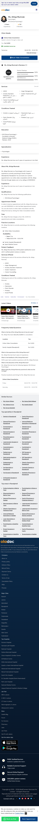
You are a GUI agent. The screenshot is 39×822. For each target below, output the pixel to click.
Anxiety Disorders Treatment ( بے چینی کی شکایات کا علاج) (9, 95)
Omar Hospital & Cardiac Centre (11, 655)
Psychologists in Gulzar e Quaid (29, 489)
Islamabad (4, 603)
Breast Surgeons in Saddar (8, 530)
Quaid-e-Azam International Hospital (12, 665)
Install (34, 3)
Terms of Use (5, 578)
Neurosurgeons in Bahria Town (10, 504)
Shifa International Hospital (9, 662)
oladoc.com (29, 794)
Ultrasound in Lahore (7, 708)
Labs (2, 727)
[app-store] (9, 742)
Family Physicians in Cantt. (28, 530)
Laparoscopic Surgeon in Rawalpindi (10, 443)
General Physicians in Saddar (9, 499)
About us (4, 558)
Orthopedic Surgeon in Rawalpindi (10, 478)
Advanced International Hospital (10, 668)
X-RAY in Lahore (6, 698)
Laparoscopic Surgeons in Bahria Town (29, 509)
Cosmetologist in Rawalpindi (8, 448)
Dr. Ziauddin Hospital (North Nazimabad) (13, 678)
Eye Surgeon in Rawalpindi (11, 472)
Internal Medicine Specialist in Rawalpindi (29, 422)
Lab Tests (4, 731)
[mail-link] (28, 798)
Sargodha (4, 623)
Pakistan (7, 297)
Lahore (3, 600)
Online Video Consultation (12, 38)
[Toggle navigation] (36, 9)
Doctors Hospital (6, 642)
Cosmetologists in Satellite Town (27, 525)
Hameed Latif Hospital (8, 645)
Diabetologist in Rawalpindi (8, 463)
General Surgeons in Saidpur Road (28, 519)
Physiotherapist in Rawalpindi (8, 438)
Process (4, 588)
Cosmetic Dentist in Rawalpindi (28, 468)
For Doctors (4, 721)
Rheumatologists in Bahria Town (9, 494)
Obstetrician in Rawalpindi (26, 427)
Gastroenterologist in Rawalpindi (9, 458)
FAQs (3, 584)
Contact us (5, 575)
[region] (19, 314)
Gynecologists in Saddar (29, 534)
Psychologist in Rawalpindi (26, 438)
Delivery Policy (6, 565)
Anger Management (27, 91)
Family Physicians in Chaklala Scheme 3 (28, 499)
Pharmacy (4, 724)
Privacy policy (6, 561)
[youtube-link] (25, 798)
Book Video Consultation (20, 58)
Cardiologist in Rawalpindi (26, 448)
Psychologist (5, 151)
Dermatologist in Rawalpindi (27, 443)
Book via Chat (11, 819)
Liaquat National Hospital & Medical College (14, 688)
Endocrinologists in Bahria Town (11, 489)
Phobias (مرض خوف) (27, 117)
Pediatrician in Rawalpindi (7, 453)
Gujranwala (4, 616)
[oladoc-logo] (5, 10)
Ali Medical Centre (6, 659)
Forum (3, 718)
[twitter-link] (16, 798)
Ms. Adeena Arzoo (8, 404)
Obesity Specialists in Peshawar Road (9, 509)
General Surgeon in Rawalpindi (9, 432)
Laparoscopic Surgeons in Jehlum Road (29, 504)
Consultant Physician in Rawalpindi (29, 432)
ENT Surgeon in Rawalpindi (26, 453)
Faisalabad (4, 619)
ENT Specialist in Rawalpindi (27, 458)
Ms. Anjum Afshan (8, 401)
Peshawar (4, 613)
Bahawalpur (4, 626)
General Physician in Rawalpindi (9, 422)
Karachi (3, 596)
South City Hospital (7, 675)
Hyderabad (4, 636)
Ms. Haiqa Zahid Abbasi (29, 401)
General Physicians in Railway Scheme (28, 514)
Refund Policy (6, 568)
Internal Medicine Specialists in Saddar (9, 514)
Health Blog (4, 714)
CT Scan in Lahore (6, 701)
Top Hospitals (5, 639)
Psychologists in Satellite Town (10, 525)
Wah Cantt (4, 632)
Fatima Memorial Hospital (8, 652)
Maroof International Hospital (9, 672)
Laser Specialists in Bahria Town (9, 519)
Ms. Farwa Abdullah (9, 408)
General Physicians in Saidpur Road (28, 494)
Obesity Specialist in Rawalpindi (28, 463)
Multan (3, 609)
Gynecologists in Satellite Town (11, 535)
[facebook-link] (19, 798)
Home (2, 297)
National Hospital (6, 649)
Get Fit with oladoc (7, 734)
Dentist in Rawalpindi (9, 416)
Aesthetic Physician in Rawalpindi (28, 473)
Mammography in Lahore (8, 704)
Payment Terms (6, 571)
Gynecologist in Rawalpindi (8, 427)
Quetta (3, 629)
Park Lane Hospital (6, 682)
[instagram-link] (22, 798)
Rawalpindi (13, 297)
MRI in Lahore (5, 695)
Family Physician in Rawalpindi (27, 417)
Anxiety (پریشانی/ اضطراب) (11, 113)
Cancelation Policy (7, 581)
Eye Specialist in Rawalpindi (8, 468)
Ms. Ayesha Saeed (27, 404)
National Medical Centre (8, 685)
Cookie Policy (19, 813)
